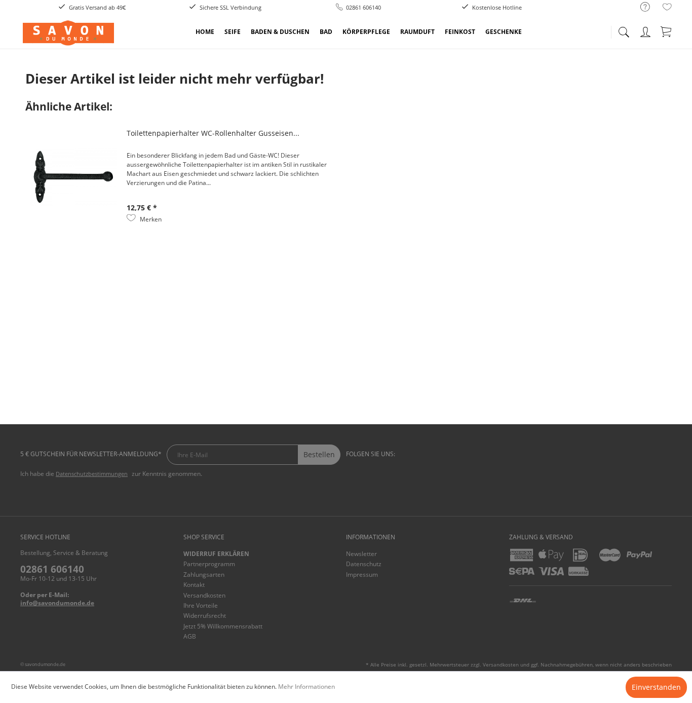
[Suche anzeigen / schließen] (623, 29)
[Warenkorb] (667, 30)
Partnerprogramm (209, 564)
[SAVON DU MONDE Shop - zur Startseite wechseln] (68, 33)
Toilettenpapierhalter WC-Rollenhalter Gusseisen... (213, 133)
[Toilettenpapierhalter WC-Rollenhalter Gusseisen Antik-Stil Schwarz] (73, 177)
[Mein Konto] (646, 30)
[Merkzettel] (667, 8)
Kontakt (194, 584)
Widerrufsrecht (204, 615)
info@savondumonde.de (57, 603)
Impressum (362, 574)
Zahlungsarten (203, 574)
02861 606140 (52, 569)
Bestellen (319, 454)
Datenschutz (363, 564)
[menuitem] (640, 7)
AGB (189, 636)
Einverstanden (656, 687)
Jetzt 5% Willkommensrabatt (222, 626)
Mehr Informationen (306, 686)
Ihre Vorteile (200, 605)
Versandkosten (204, 595)
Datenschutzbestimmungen (92, 473)
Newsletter (361, 553)
